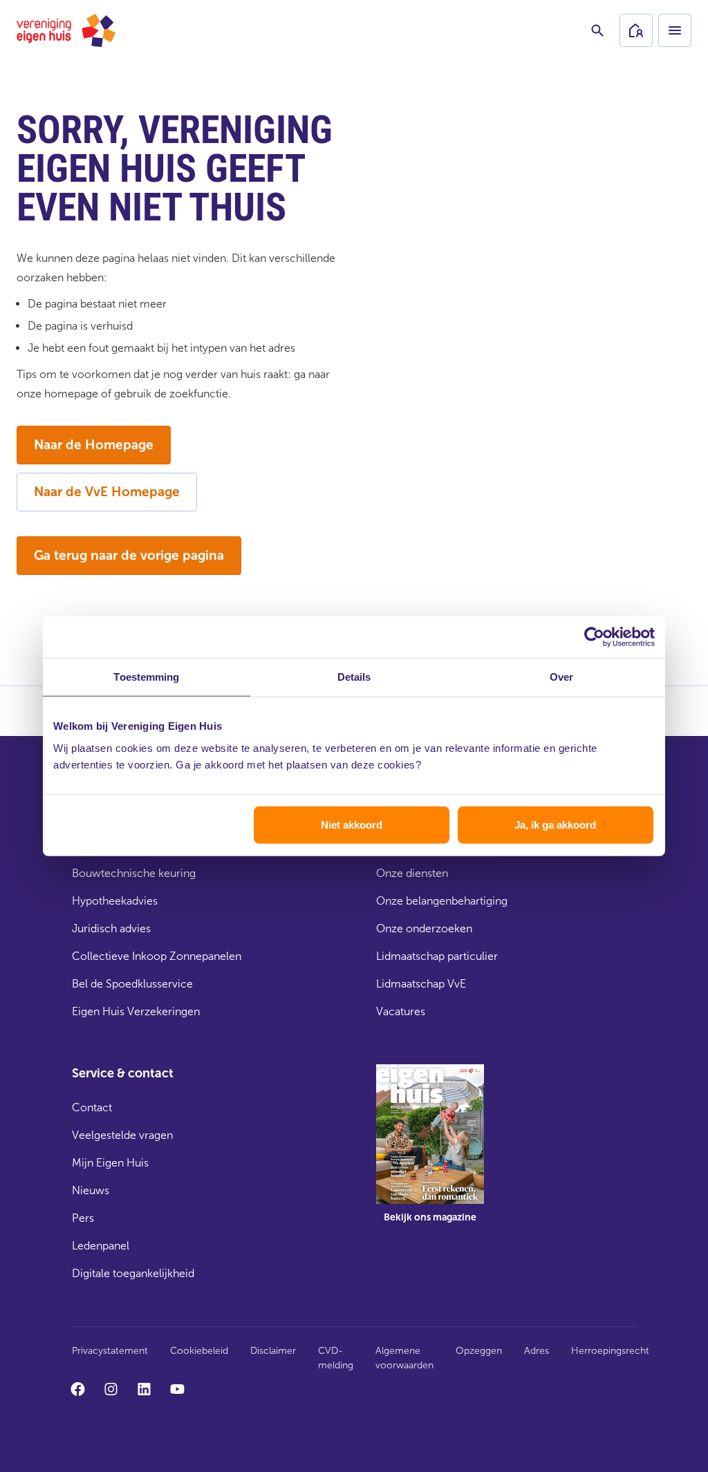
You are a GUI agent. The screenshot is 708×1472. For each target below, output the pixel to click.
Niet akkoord (351, 824)
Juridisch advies (111, 928)
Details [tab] (354, 677)
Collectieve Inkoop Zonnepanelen (156, 956)
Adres (536, 1351)
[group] (430, 1153)
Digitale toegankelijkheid (133, 1273)
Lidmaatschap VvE (421, 983)
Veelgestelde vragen (122, 1135)
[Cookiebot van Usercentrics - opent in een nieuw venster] (594, 637)
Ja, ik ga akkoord (555, 824)
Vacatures (400, 1011)
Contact (92, 1107)
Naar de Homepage (93, 445)
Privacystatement (110, 1351)
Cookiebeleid (199, 1351)
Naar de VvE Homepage (107, 492)
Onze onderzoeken (424, 928)
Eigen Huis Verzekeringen (136, 1011)
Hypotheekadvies (115, 900)
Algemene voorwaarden (404, 1358)
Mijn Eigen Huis (110, 1162)
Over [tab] (561, 677)
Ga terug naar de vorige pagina (129, 555)
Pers (83, 1218)
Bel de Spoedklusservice (132, 983)
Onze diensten (412, 873)
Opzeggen (479, 1351)
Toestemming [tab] (146, 677)
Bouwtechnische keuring (134, 873)
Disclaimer (273, 1351)
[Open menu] (674, 30)
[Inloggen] (636, 30)
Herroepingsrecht (610, 1351)
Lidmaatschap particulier (437, 956)
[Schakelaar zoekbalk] (597, 30)
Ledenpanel (100, 1245)
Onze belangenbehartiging (441, 900)
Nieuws (90, 1190)
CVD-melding (335, 1358)
